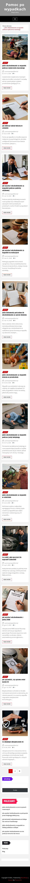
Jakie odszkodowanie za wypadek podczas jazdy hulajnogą (14, 436)
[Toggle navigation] (15, 19)
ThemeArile (18, 880)
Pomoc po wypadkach (15, 6)
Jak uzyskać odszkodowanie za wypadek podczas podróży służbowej (13, 188)
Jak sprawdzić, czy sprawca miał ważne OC (13, 680)
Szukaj (7, 779)
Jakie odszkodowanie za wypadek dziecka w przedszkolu (14, 376)
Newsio (10, 880)
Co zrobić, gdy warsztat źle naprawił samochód (11, 558)
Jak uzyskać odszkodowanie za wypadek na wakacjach (13, 251)
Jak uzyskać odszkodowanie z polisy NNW (12, 618)
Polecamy (5, 848)
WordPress (24, 878)
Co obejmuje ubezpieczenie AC (13, 742)
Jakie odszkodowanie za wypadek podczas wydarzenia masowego (14, 66)
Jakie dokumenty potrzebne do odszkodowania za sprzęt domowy (14, 313)
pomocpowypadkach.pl (11, 71)
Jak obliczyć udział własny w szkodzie (12, 127)
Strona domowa (7, 26)
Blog (3, 851)
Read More (7, 88)
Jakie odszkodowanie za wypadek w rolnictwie (14, 496)
